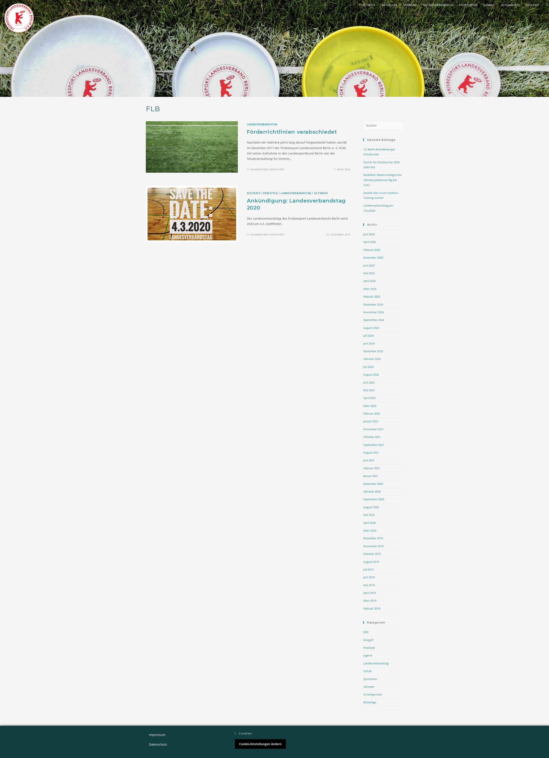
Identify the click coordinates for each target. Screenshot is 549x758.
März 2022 (369, 406)
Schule (367, 671)
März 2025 (369, 289)
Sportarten (370, 679)
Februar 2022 (371, 413)
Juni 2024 (369, 343)
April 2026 (369, 242)
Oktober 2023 (372, 359)
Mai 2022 (369, 390)
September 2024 (373, 320)
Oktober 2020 (372, 491)
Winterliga (369, 702)
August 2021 (371, 452)
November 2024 (373, 312)
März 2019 (369, 600)
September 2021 (373, 445)
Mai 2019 (369, 585)
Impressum (157, 735)
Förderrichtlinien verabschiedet (292, 132)
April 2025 (369, 281)
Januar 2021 (370, 476)
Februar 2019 (371, 608)
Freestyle (270, 193)
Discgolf (254, 193)
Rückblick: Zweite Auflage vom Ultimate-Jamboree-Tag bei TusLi (382, 180)
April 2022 (369, 398)
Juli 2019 (368, 569)
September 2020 (373, 499)
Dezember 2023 (373, 351)
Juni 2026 (369, 234)
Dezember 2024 (373, 304)
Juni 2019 (369, 577)
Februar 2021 (371, 468)
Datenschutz (158, 744)
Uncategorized (372, 694)
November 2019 (373, 546)
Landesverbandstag (262, 124)
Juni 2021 (369, 460)
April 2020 (369, 523)
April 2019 (369, 593)
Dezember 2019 (373, 538)
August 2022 (371, 374)
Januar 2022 (370, 421)
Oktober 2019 (372, 554)
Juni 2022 (369, 382)
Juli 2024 (368, 335)
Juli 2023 (368, 367)
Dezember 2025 (373, 257)
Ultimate (321, 193)
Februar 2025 (371, 296)
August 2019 (371, 562)
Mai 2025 (369, 273)
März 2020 (369, 530)
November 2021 (373, 429)
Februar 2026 (371, 250)
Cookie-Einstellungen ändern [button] (260, 744)
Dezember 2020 (373, 484)
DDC (366, 632)
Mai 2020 (369, 515)
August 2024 (371, 328)
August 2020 (371, 507)
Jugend (367, 655)
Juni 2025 (369, 265)
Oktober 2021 (372, 437)
